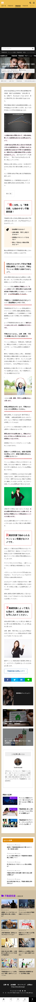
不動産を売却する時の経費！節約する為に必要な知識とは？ (19, 873)
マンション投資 (12, 52)
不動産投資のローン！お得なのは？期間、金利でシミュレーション (9, 973)
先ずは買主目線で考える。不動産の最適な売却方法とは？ (19, 882)
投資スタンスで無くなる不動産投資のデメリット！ (26, 933)
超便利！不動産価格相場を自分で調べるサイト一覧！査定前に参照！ (19, 848)
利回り (24, 52)
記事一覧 (3, 5)
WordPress (29, 992)
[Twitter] (14, 680)
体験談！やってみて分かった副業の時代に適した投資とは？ (9, 914)
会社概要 (13, 984)
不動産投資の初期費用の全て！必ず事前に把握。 (26, 972)
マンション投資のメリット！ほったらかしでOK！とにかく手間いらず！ (26, 801)
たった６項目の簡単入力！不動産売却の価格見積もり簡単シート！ (19, 856)
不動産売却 (10, 5)
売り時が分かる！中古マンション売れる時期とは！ (19, 865)
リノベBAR (32, 5)
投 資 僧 (23, 990)
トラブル (14, 820)
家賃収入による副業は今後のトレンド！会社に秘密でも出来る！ (26, 953)
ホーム (3, 1000)
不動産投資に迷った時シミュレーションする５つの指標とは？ (26, 811)
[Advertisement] (18, 28)
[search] (33, 48)
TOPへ (32, 1000)
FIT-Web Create (14, 992)
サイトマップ (21, 984)
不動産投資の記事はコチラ (16, 671)
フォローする (23, 695)
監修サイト (25, 1000)
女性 (11, 71)
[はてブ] (21, 680)
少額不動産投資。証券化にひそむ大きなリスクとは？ (9, 933)
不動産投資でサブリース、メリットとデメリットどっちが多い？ (26, 822)
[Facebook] (7, 680)
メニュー (18, 1000)
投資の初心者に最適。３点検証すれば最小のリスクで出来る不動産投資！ (9, 953)
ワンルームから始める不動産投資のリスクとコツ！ (26, 913)
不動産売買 (25, 5)
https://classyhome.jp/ (18, 987)
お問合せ (29, 984)
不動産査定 (19, 52)
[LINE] (28, 680)
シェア (10, 1000)
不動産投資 (18, 5)
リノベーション (31, 52)
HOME (4, 81)
